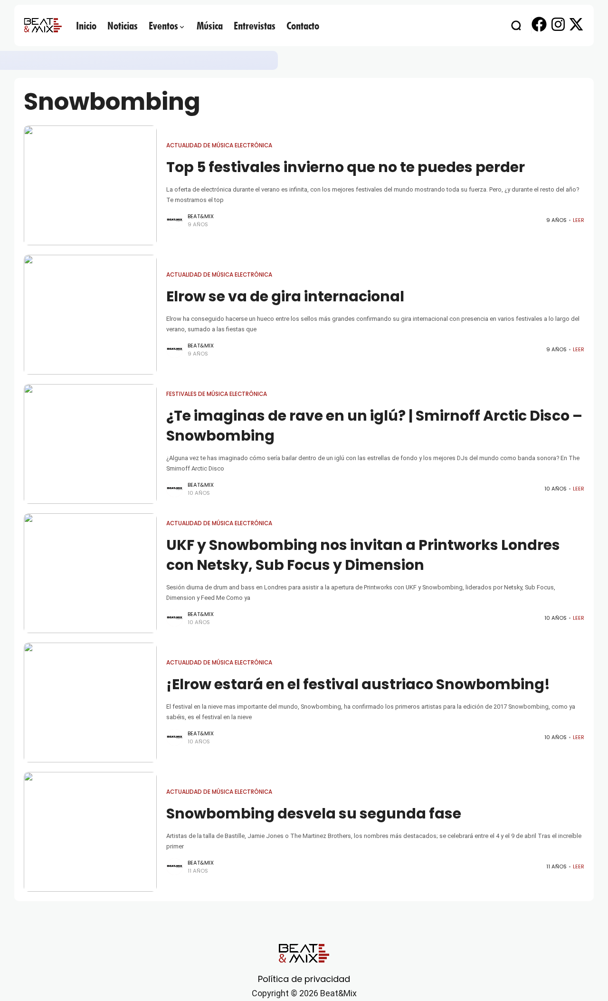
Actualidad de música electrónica (219, 145)
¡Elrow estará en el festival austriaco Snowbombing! (358, 684)
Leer (578, 220)
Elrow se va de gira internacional (285, 296)
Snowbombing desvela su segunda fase (313, 813)
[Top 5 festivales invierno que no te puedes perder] (90, 185)
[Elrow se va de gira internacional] (90, 315)
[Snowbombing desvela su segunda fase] (90, 832)
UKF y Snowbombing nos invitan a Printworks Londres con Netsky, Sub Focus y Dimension (363, 555)
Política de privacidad (304, 979)
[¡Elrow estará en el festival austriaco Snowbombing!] (90, 702)
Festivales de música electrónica (216, 394)
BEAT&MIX (201, 216)
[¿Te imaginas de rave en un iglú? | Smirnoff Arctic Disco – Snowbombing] (90, 444)
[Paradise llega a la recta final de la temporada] (106, 60)
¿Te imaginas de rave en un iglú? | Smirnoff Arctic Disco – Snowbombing (374, 425)
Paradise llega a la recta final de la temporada (192, 60)
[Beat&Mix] (43, 25)
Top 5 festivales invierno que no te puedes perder (345, 167)
